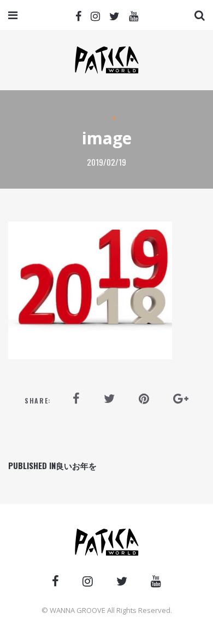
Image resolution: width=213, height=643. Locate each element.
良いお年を (52, 465)
